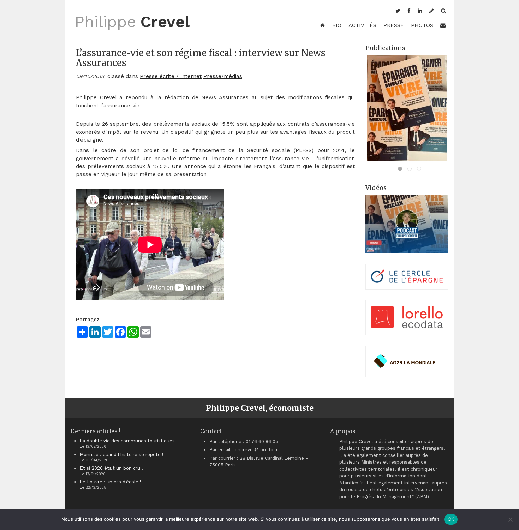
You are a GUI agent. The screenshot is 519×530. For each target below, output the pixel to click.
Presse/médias (222, 76)
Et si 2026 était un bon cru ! (111, 468)
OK (451, 519)
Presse (393, 25)
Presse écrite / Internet (171, 76)
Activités (362, 25)
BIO (336, 25)
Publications (385, 48)
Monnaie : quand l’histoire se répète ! (121, 454)
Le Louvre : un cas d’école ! (110, 481)
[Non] (510, 519)
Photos (422, 25)
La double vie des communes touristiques (127, 440)
